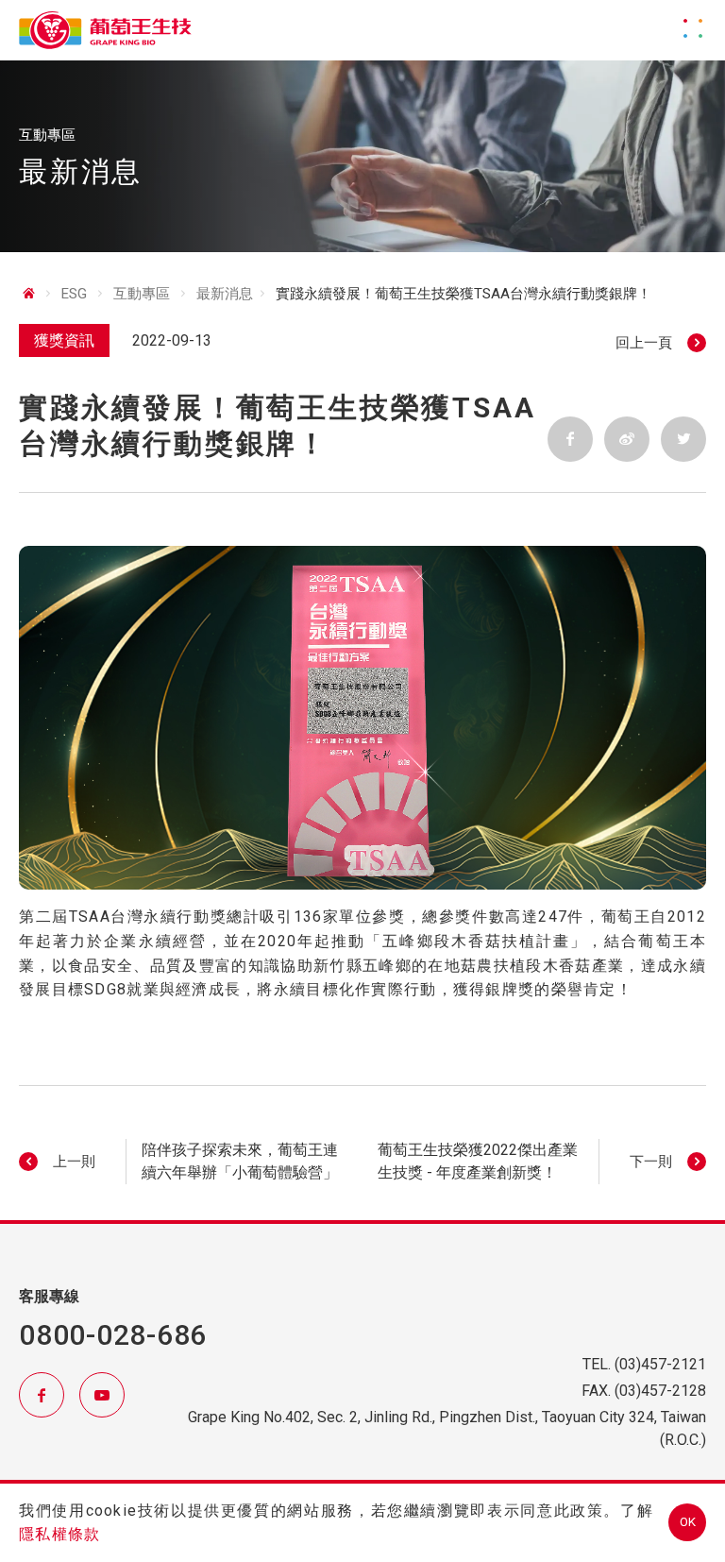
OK (688, 1522)
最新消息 (224, 293)
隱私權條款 (59, 1534)
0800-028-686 (113, 1334)
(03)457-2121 (660, 1364)
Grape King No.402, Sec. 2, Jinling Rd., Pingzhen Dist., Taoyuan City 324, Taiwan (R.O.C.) (447, 1428)
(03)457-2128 (660, 1391)
